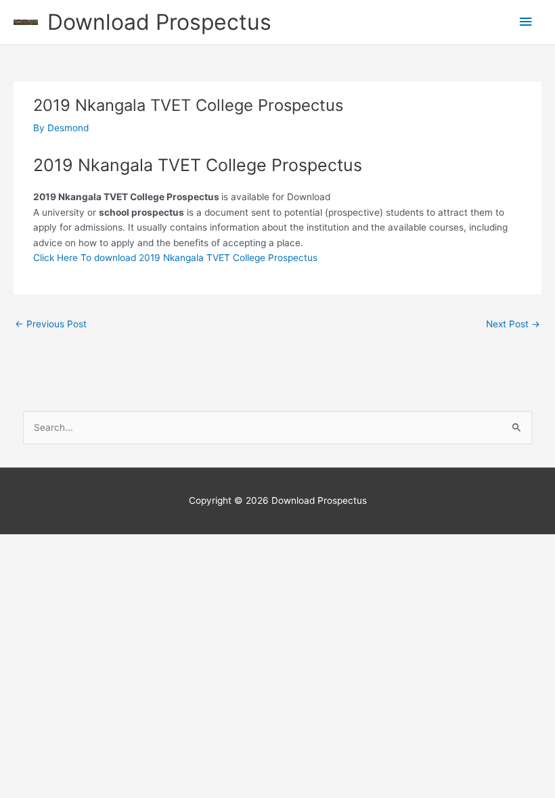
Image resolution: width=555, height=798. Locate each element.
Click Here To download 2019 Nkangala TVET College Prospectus (175, 257)
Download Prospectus (159, 22)
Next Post (513, 324)
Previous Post (51, 324)
